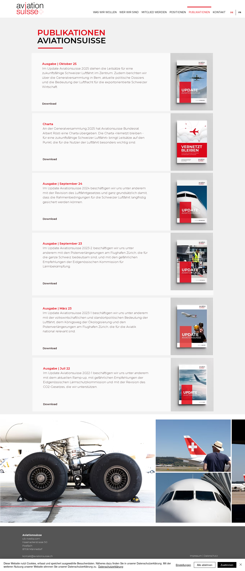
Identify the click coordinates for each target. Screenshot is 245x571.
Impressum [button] (196, 555)
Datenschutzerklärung (110, 566)
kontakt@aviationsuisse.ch (37, 556)
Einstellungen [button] (183, 565)
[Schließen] (241, 565)
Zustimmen (227, 565)
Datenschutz (211, 555)
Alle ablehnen (204, 565)
